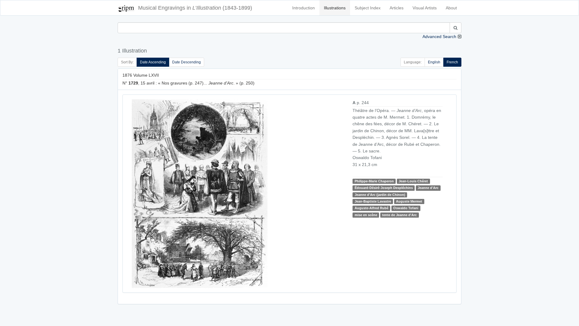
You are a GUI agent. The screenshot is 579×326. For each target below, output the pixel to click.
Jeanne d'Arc (428, 188)
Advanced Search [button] (439, 36)
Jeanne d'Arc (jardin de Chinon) (380, 195)
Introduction (303, 7)
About (451, 7)
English (434, 62)
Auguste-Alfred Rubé (371, 208)
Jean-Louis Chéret (413, 181)
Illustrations (335, 7)
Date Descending (186, 62)
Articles (396, 7)
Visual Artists (425, 7)
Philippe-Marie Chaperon (374, 181)
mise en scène (366, 215)
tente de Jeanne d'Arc (399, 215)
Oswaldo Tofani (405, 208)
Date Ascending (153, 62)
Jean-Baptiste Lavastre (373, 201)
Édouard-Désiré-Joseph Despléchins (384, 188)
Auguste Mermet (409, 201)
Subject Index (368, 7)
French (452, 62)
